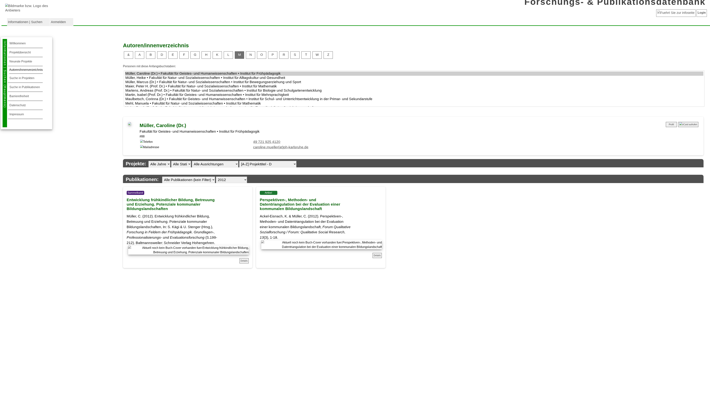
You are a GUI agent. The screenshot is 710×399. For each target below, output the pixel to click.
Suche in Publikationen (24, 87)
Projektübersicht (20, 52)
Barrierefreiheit (19, 96)
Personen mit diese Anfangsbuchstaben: (149, 66)
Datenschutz (17, 105)
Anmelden (58, 22)
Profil (671, 124)
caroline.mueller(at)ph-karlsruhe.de (280, 147)
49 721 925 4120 (266, 142)
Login (702, 12)
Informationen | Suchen (25, 22)
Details (244, 261)
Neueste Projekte (20, 61)
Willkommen (17, 43)
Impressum (16, 114)
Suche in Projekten (21, 78)
